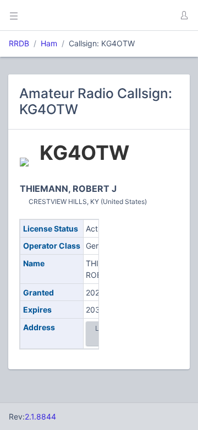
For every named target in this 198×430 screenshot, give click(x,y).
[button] (183, 15)
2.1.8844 (40, 416)
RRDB (19, 43)
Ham (49, 43)
